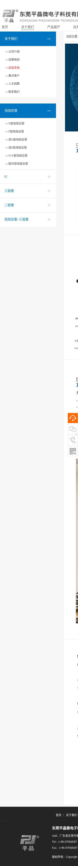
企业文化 (14, 67)
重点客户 (14, 75)
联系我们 (14, 91)
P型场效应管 (16, 131)
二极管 (9, 205)
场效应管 (11, 110)
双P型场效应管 (17, 147)
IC (6, 176)
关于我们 (71, 815)
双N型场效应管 (17, 139)
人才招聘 (14, 83)
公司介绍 (14, 51)
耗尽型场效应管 (18, 163)
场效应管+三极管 (16, 219)
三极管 (9, 191)
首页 (58, 815)
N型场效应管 (16, 123)
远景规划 (14, 59)
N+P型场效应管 (18, 155)
